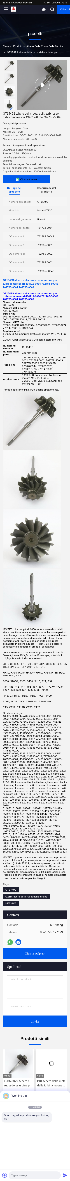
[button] (10, 108)
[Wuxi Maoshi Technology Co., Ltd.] (18, 9)
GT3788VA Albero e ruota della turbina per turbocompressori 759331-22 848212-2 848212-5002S (18, 1084)
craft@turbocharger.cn (19, 2)
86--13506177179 (56, 2)
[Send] (65, 1175)
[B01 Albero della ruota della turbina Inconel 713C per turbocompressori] (51, 1063)
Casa (6, 46)
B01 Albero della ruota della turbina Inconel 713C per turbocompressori (51, 1084)
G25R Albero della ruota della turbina (26, 896)
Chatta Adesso (35, 954)
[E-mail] (18, 942)
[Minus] (65, 1096)
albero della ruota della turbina (45, 46)
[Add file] (4, 1175)
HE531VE (10, 903)
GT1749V (10, 889)
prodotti (17, 46)
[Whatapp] (10, 942)
